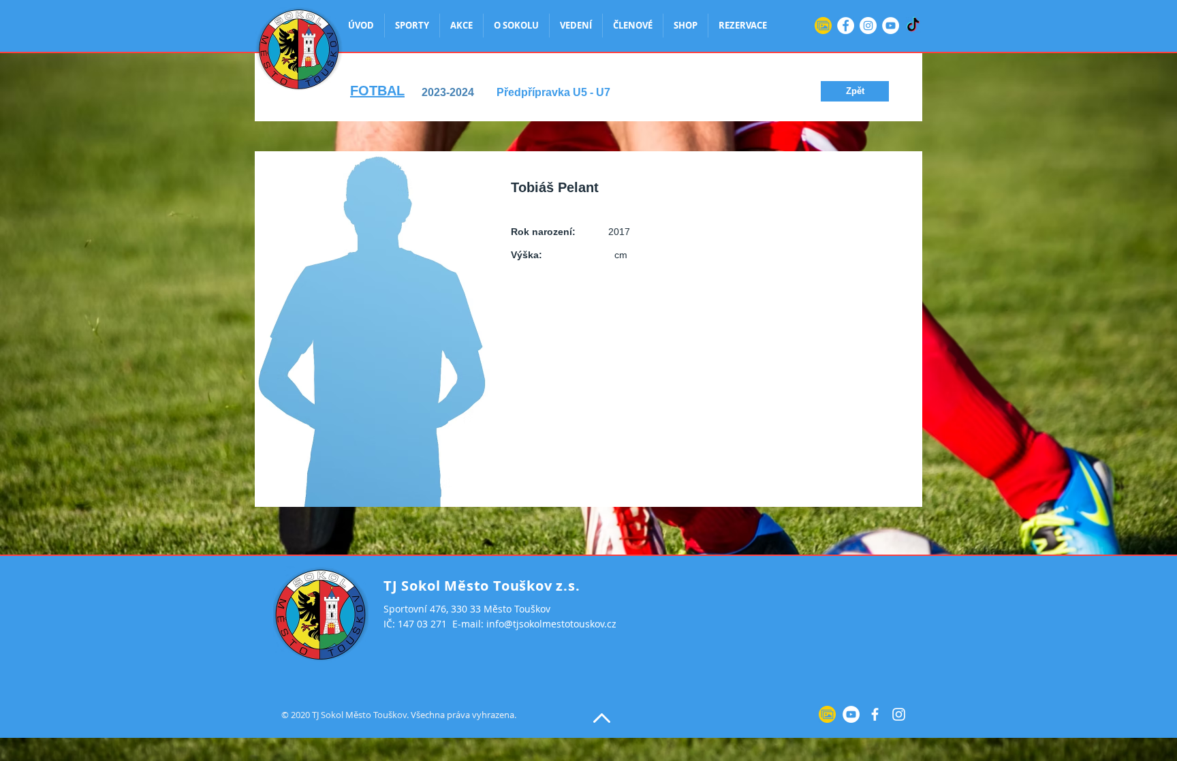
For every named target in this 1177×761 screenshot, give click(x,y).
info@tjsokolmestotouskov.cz (551, 623)
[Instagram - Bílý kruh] (868, 25)
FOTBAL (377, 90)
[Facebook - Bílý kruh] (845, 25)
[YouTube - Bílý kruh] (890, 25)
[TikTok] (913, 25)
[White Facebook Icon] (874, 714)
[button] (855, 91)
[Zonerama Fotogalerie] (823, 25)
